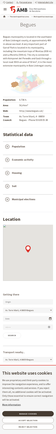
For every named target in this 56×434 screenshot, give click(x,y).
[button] (8, 2)
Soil (14, 186)
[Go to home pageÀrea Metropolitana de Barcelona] (28, 9)
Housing (17, 173)
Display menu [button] (5, 6)
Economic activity (22, 159)
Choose (50, 318)
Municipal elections (23, 199)
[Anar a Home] (4, 16)
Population (18, 146)
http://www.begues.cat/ (31, 110)
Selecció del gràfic (14, 209)
